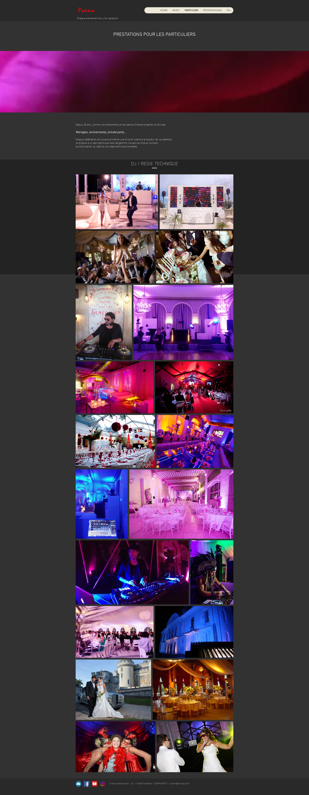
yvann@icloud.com (179, 783)
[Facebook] (86, 784)
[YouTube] (94, 784)
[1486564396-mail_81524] (78, 784)
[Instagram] (102, 784)
